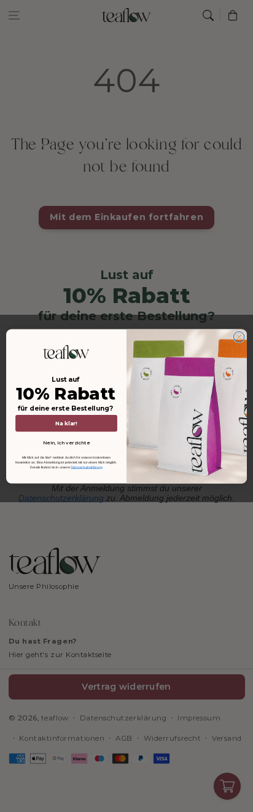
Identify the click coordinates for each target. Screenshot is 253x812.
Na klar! (66, 422)
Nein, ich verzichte (66, 443)
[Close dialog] (238, 336)
